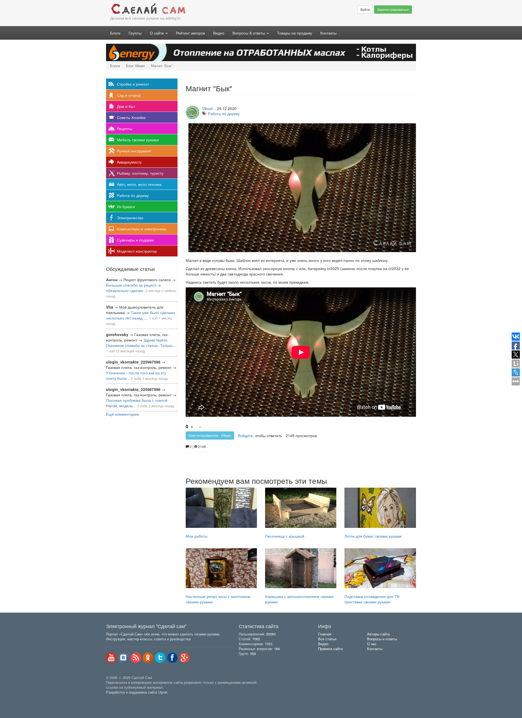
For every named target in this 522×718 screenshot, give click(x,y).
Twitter (160, 658)
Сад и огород (129, 95)
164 (277, 648)
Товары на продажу (294, 33)
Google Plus (184, 658)
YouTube (111, 658)
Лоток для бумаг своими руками (373, 536)
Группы (135, 33)
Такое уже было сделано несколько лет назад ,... (140, 315)
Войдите (245, 435)
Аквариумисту (129, 162)
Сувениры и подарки (135, 240)
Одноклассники (148, 658)
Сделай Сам (183, 9)
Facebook (172, 658)
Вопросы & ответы (249, 33)
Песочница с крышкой (284, 536)
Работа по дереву (133, 195)
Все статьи (327, 639)
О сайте (157, 33)
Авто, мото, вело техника (139, 184)
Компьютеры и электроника (141, 228)
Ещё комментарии (122, 414)
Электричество (130, 217)
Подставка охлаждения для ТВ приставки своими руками (371, 599)
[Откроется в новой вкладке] (118, 698)
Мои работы (196, 536)
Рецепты (124, 128)
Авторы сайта (378, 634)
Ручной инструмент (134, 150)
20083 (271, 634)
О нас (372, 643)
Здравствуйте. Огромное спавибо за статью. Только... (141, 342)
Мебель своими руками (138, 139)
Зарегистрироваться (393, 9)
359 (253, 653)
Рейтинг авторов (190, 33)
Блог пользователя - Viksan (210, 435)
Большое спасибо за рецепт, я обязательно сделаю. (133, 287)
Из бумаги (126, 206)
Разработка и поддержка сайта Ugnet (136, 692)
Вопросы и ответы (382, 639)
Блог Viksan (135, 65)
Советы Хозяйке (131, 117)
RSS (135, 658)
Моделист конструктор (137, 251)
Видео (218, 33)
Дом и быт (126, 106)
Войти (365, 9)
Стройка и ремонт (133, 84)
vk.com (123, 658)
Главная (324, 634)
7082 (256, 639)
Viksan (207, 108)
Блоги (115, 33)
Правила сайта (330, 648)
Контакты (328, 33)
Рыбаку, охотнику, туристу (140, 173)
